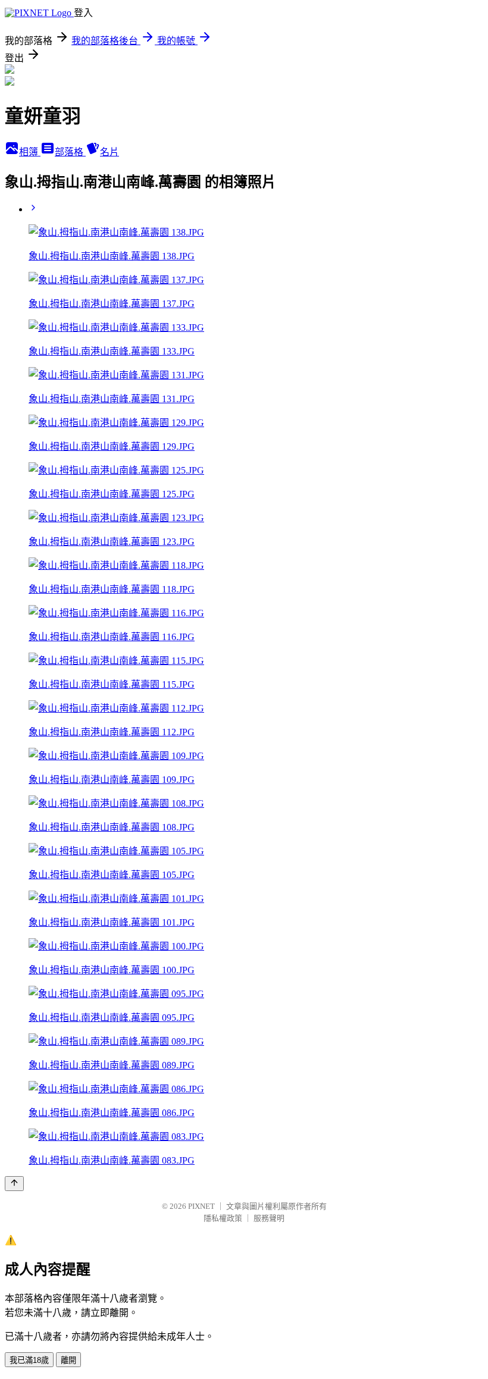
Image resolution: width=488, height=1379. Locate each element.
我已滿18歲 (29, 1360)
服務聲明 (269, 1218)
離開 (68, 1360)
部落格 (70, 152)
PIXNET (201, 1206)
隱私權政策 (223, 1218)
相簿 (29, 152)
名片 (109, 152)
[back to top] (14, 1183)
